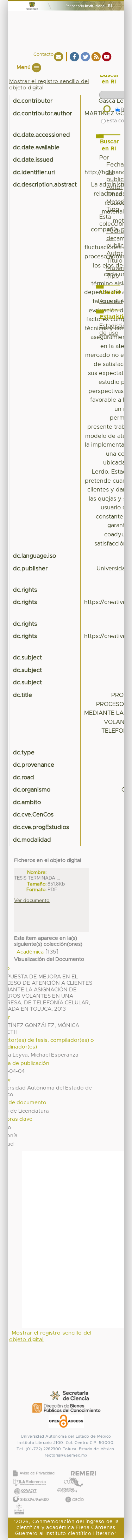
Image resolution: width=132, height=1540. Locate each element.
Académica (30, 952)
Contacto (43, 54)
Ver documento (32, 900)
